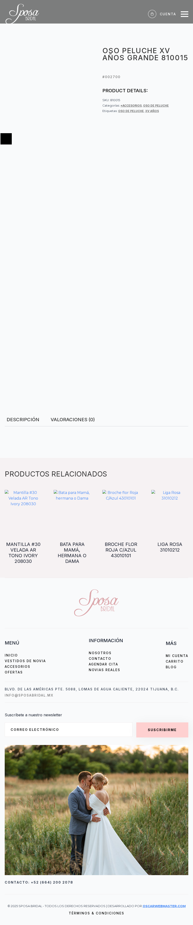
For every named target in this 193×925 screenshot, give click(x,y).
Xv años (152, 111)
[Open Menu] (184, 14)
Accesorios (17, 667)
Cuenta (168, 14)
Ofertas (14, 672)
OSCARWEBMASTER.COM (164, 906)
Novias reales (104, 670)
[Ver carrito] (152, 14)
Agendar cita (103, 664)
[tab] (23, 419)
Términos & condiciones (96, 913)
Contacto (100, 659)
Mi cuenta (177, 656)
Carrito (175, 661)
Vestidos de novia (25, 661)
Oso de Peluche (156, 105)
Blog (171, 667)
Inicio (11, 655)
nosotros (100, 653)
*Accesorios (131, 105)
